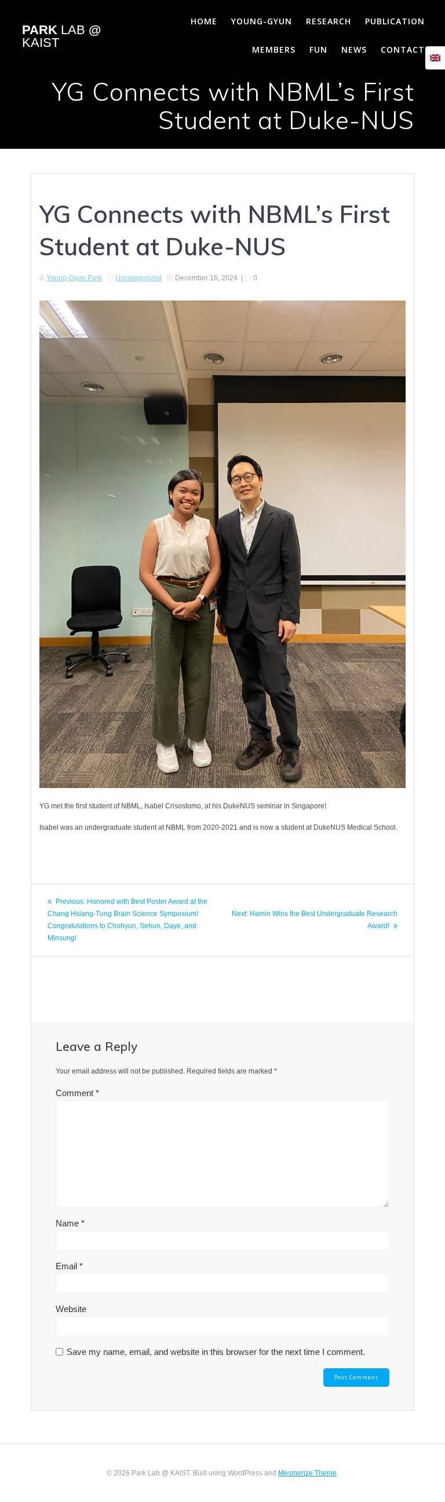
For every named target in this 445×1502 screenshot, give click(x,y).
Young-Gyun (261, 21)
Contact (403, 49)
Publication (395, 21)
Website (71, 1309)
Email (69, 1266)
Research (328, 21)
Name (70, 1223)
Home (204, 21)
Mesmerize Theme (307, 1473)
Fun (318, 49)
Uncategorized (138, 278)
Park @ (61, 37)
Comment (77, 1093)
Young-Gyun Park (74, 278)
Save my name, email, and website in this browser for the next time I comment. (216, 1352)
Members (274, 49)
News (354, 49)
